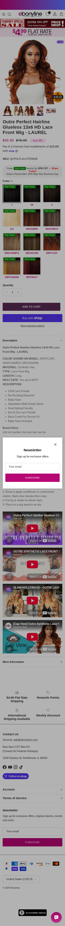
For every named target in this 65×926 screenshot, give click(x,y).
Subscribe (32, 477)
